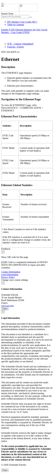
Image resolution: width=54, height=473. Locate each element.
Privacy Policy (8, 277)
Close (4, 309)
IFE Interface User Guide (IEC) (22, 22)
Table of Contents (15, 24)
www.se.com (7, 305)
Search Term (7, 13)
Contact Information (10, 272)
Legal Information (9, 274)
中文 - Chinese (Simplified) (20, 44)
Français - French (15, 47)
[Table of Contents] (2, 36)
